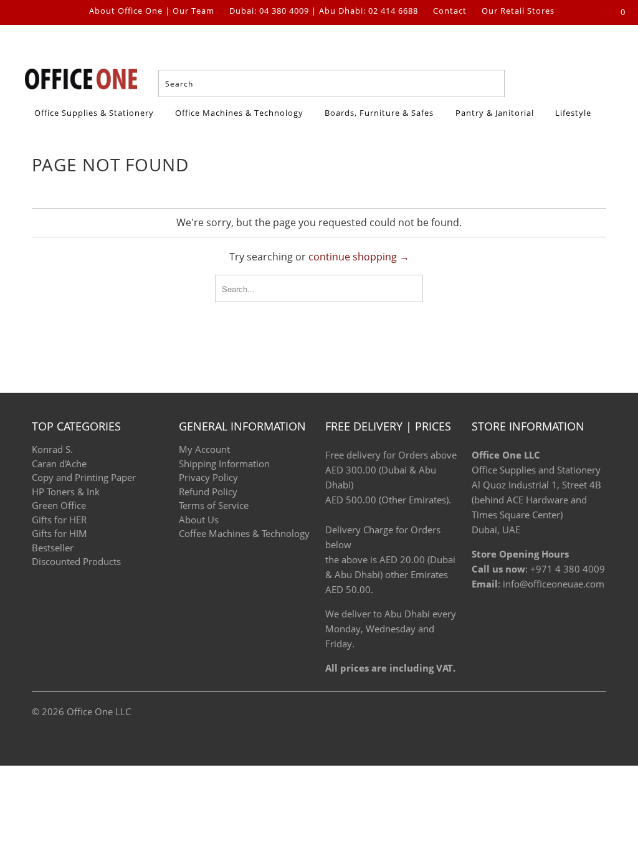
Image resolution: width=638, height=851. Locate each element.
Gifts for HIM (59, 533)
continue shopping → (358, 257)
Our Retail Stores (518, 11)
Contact (450, 11)
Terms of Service (214, 505)
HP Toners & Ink (66, 491)
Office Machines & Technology (239, 112)
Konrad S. (52, 449)
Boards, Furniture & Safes (379, 112)
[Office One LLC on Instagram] (53, 12)
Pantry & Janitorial (495, 112)
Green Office (59, 505)
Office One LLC (99, 711)
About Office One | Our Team (151, 11)
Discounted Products (76, 561)
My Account (204, 449)
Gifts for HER (59, 519)
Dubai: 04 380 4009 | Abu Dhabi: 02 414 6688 (323, 11)
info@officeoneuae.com (553, 584)
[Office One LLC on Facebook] (33, 12)
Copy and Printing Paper (84, 477)
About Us (199, 519)
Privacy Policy (208, 477)
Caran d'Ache (59, 463)
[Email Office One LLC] (74, 12)
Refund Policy (208, 491)
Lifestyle (573, 112)
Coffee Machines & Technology (244, 533)
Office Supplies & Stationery (95, 112)
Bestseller (53, 547)
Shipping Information (224, 463)
